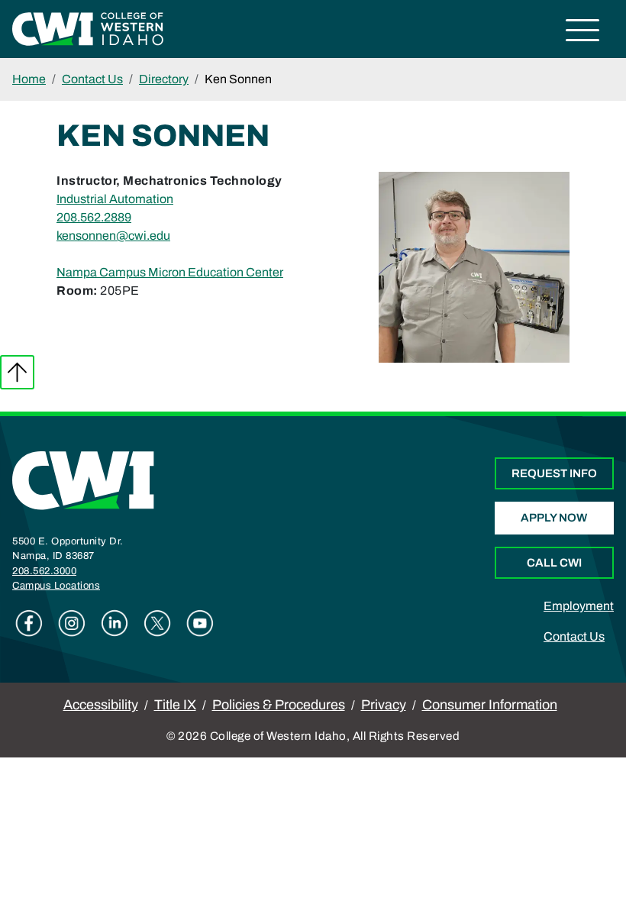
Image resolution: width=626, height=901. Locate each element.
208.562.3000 (44, 571)
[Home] (83, 479)
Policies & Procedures (278, 704)
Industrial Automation (114, 198)
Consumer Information (489, 704)
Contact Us (92, 79)
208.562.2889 (93, 217)
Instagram (72, 623)
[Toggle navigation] (583, 32)
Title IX (175, 704)
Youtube (200, 623)
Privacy (383, 704)
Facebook (29, 623)
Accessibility (100, 704)
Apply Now (554, 518)
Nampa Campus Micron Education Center (169, 272)
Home (29, 79)
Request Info (554, 473)
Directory (164, 79)
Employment (579, 605)
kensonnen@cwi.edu (113, 235)
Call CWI (554, 563)
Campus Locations (56, 585)
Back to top (17, 372)
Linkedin (114, 623)
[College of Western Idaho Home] (87, 27)
